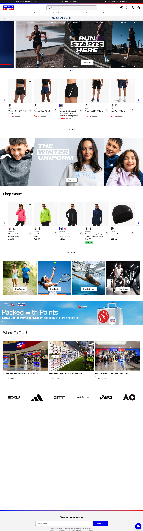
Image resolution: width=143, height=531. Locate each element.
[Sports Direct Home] (8, 7)
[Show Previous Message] (4, 18)
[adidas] (37, 397)
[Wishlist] (127, 7)
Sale (104, 13)
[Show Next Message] (138, 18)
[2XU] (14, 397)
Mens (27, 13)
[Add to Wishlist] (30, 81)
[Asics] (106, 397)
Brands (113, 13)
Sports (85, 13)
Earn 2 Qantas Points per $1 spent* (117, 1)
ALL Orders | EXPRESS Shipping (70, 1)
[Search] (48, 7)
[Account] (132, 7)
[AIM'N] (60, 397)
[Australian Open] (129, 397)
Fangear (95, 13)
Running (65, 13)
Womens (37, 13)
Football (56, 13)
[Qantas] (71, 313)
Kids (46, 13)
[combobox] (71, 7)
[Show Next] (138, 100)
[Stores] (121, 7)
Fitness (75, 13)
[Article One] (83, 397)
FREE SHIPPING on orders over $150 (26, 1)
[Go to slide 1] (70, 70)
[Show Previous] (4, 100)
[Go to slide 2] (72, 70)
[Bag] (138, 7)
